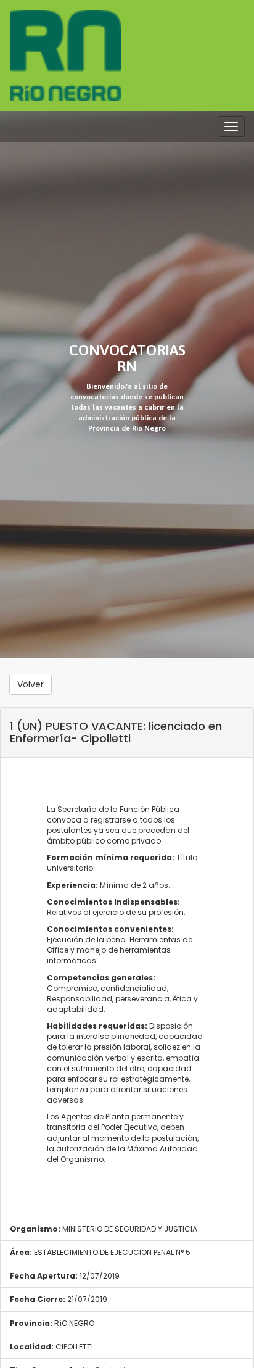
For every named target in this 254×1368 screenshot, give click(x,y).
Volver (30, 684)
